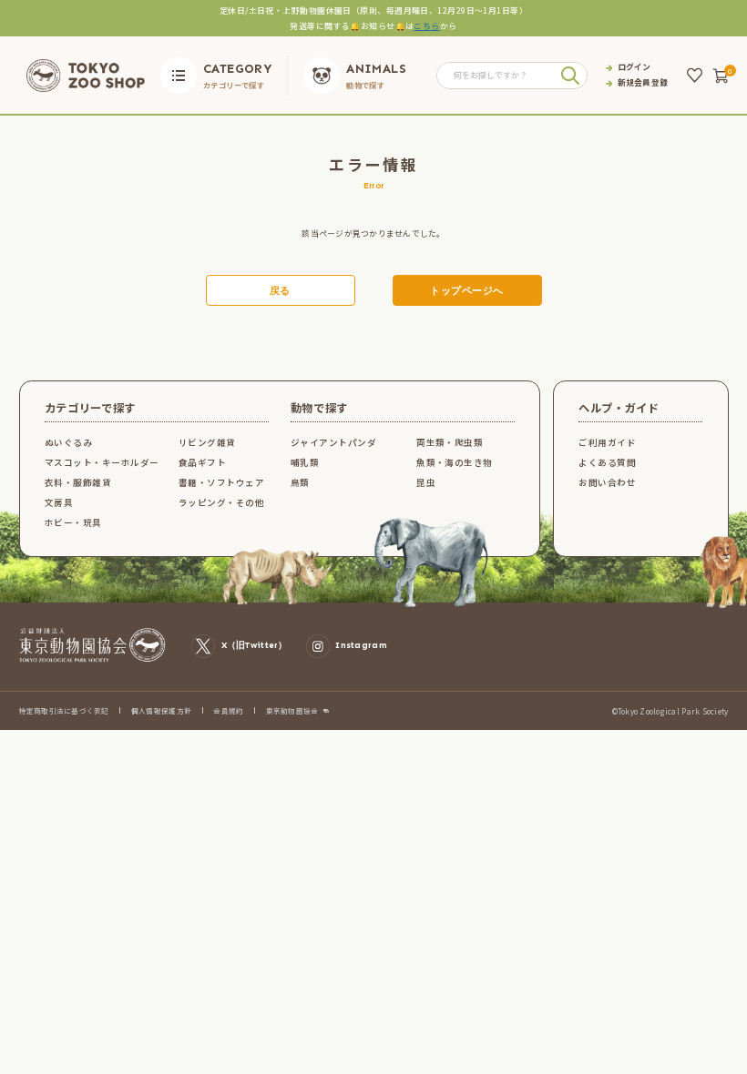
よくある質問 (607, 462)
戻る (280, 291)
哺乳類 (305, 462)
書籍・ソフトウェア (221, 482)
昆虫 (425, 482)
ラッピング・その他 (221, 502)
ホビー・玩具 (73, 522)
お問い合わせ (607, 482)
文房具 (59, 502)
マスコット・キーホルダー (102, 462)
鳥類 (300, 482)
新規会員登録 (643, 83)
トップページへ (467, 291)
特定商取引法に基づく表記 (64, 710)
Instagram (361, 645)
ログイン (634, 68)
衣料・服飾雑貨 (78, 482)
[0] (720, 75)
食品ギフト (202, 462)
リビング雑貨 (207, 442)
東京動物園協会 (292, 710)
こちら (426, 26)
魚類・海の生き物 (454, 462)
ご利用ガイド (607, 442)
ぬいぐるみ (68, 442)
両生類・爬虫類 (449, 442)
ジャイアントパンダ (333, 442)
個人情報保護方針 (161, 710)
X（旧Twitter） (254, 645)
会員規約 (228, 710)
